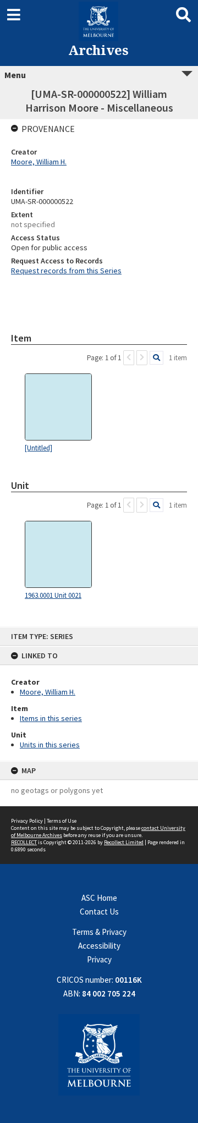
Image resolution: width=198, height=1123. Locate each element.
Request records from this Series (66, 271)
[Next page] (141, 357)
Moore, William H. (47, 692)
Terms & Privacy (99, 932)
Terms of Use (61, 820)
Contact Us (99, 911)
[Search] (156, 358)
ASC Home (99, 898)
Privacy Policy (27, 820)
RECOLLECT (24, 842)
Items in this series (51, 718)
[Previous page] (128, 357)
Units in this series (50, 745)
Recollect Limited (124, 842)
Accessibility (99, 945)
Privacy (99, 959)
